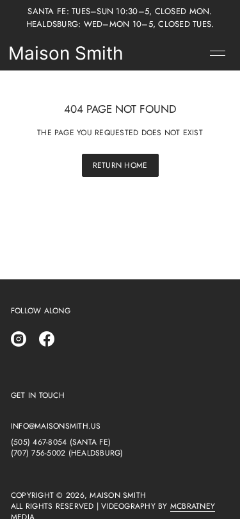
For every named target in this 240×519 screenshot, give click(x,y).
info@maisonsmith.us (56, 426)
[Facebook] (47, 339)
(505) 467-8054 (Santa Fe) (61, 442)
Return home (120, 165)
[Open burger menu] (217, 53)
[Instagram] (18, 339)
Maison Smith (66, 53)
